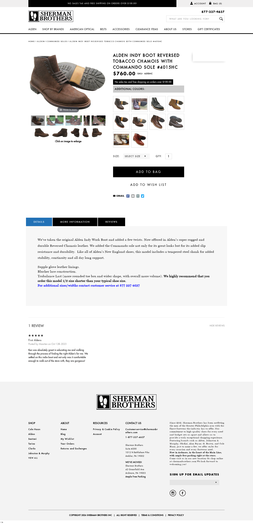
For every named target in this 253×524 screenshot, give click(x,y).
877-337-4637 (213, 11)
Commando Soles (57, 41)
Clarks (32, 448)
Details (39, 221)
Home (31, 41)
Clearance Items (147, 29)
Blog (63, 434)
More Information (75, 221)
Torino (31, 443)
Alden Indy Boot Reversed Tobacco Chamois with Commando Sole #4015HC (116, 41)
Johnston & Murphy (39, 453)
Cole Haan (34, 429)
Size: (116, 156)
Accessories (121, 29)
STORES (187, 29)
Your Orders (68, 443)
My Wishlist (67, 439)
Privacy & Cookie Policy (106, 429)
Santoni (32, 439)
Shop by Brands (53, 29)
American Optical (82, 29)
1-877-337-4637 (135, 437)
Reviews (112, 221)
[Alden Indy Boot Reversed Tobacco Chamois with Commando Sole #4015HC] (38, 120)
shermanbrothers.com (184, 461)
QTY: (159, 156)
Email (120, 195)
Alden (32, 29)
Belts (103, 29)
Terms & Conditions (152, 515)
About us (170, 29)
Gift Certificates (209, 29)
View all (33, 458)
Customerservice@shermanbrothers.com (141, 431)
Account (200, 3)
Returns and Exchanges (74, 448)
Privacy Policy (176, 515)
